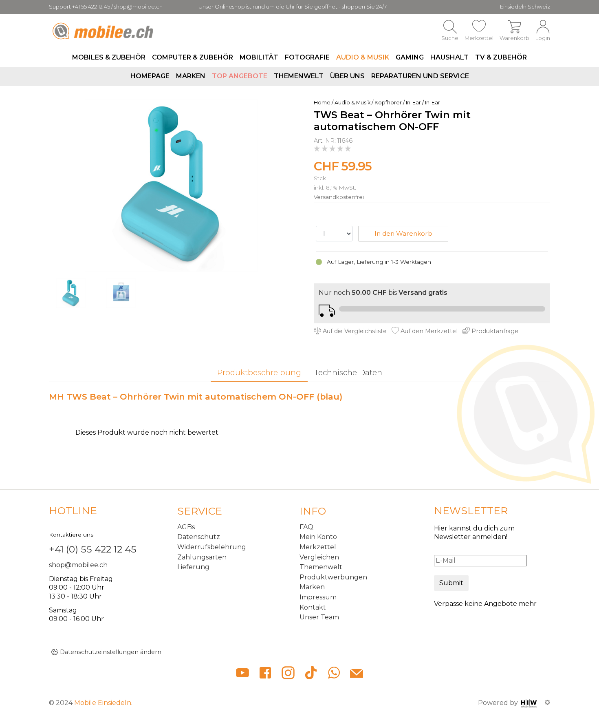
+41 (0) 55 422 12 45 (93, 549)
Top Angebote (239, 76)
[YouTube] (242, 674)
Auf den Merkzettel (428, 331)
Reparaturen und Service (420, 76)
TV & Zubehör (501, 57)
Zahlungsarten (202, 557)
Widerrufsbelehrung (211, 547)
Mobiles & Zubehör (108, 57)
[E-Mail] (356, 674)
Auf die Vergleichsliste (354, 331)
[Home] (104, 31)
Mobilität (259, 57)
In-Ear (413, 102)
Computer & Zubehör (192, 57)
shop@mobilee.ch (78, 565)
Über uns (347, 76)
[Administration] (547, 703)
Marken (190, 76)
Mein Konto (318, 537)
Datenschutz (198, 537)
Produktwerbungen (333, 577)
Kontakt (313, 607)
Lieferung (193, 567)
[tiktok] (311, 674)
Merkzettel (318, 547)
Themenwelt (299, 76)
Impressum (318, 597)
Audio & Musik (362, 57)
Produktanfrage (494, 331)
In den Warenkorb (403, 233)
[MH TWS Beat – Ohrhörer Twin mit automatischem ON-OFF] (171, 185)
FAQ (306, 527)
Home (322, 102)
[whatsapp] (333, 674)
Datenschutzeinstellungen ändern (110, 652)
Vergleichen (319, 557)
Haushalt (449, 57)
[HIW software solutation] (530, 703)
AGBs (186, 527)
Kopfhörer (388, 102)
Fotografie (307, 57)
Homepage (150, 76)
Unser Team (319, 617)
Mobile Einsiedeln (102, 703)
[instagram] (288, 674)
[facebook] (265, 674)
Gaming (410, 57)
